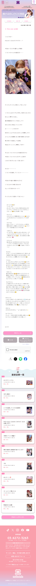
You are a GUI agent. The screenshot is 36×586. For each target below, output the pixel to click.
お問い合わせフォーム (18, 556)
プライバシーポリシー (25, 580)
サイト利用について (15, 580)
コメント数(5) (25, 344)
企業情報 (7, 580)
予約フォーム (15, 564)
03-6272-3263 (18, 538)
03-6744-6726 (18, 560)
